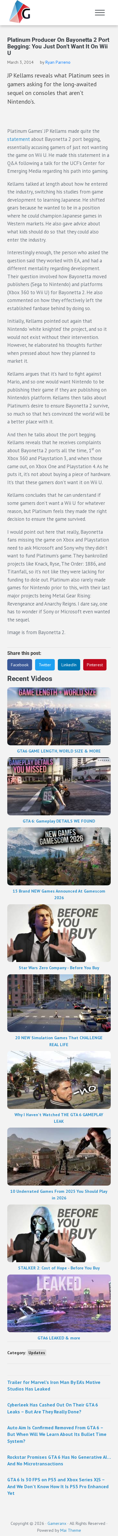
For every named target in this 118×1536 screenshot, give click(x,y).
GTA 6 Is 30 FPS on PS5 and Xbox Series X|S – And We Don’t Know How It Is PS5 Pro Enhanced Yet (58, 1486)
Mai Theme (70, 1530)
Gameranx (57, 1523)
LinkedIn (69, 664)
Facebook (19, 664)
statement (18, 139)
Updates (36, 1352)
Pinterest (95, 664)
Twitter (45, 664)
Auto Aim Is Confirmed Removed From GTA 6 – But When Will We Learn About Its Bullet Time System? (57, 1434)
